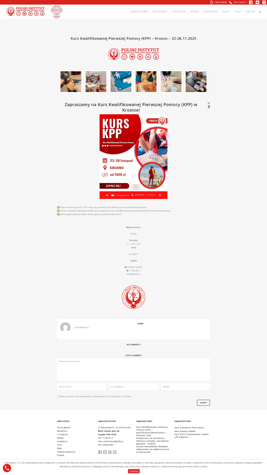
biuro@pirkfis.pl (116, 441)
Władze (60, 438)
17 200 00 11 (107, 438)
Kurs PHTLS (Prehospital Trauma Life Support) (192, 435)
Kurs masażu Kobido (185, 431)
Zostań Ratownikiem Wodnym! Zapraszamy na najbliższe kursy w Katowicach (152, 449)
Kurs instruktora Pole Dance (189, 427)
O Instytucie (62, 434)
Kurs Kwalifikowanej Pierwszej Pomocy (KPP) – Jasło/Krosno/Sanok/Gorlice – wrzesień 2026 (152, 431)
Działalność (62, 441)
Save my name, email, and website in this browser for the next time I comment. (95, 396)
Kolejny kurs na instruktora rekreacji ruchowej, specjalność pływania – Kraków (152, 441)
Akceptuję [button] (134, 471)
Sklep (59, 448)
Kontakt (60, 455)
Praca (59, 444)
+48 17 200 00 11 (240, 2)
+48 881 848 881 (220, 2)
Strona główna (63, 427)
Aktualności (62, 431)
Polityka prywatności (66, 451)
